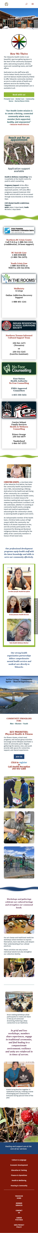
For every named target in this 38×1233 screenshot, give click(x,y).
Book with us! (19, 94)
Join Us (19, 756)
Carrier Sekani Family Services (19, 423)
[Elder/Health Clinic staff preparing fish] (19, 477)
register (23, 762)
